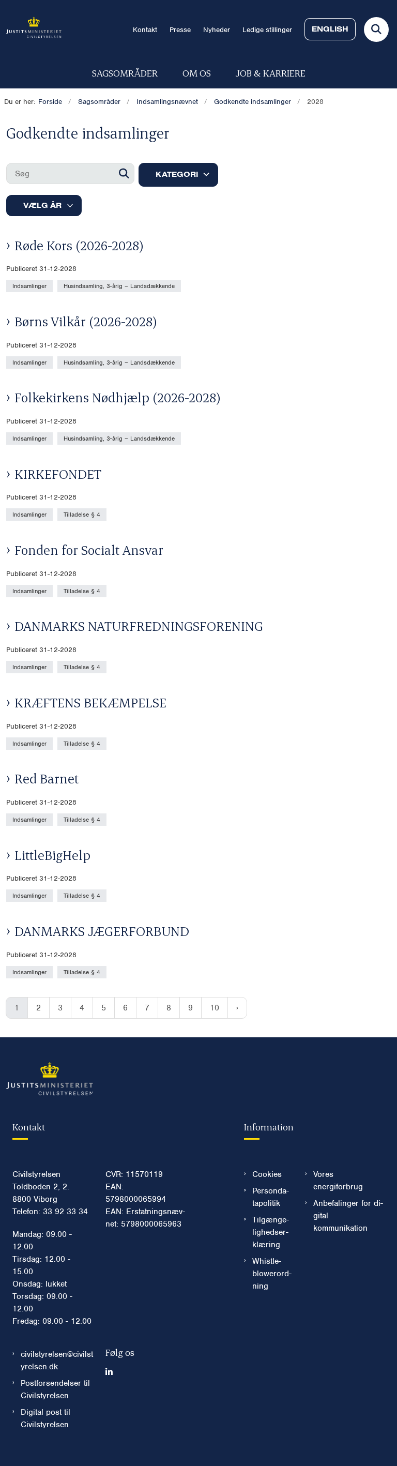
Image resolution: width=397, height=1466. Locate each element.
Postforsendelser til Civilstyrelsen (55, 1389)
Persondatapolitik (270, 1197)
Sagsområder (125, 73)
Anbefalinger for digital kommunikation (348, 1215)
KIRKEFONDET (57, 473)
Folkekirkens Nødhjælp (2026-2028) (117, 397)
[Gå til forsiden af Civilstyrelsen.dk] (31, 29)
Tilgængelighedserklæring (270, 1232)
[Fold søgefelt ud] (376, 29)
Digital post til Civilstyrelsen (45, 1418)
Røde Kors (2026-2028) (79, 245)
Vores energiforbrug (338, 1180)
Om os (196, 73)
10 (214, 1008)
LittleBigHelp (52, 855)
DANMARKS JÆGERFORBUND (101, 931)
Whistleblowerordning (272, 1273)
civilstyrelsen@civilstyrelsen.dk (57, 1360)
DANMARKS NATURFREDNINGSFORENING (138, 625)
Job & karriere (271, 73)
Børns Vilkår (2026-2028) (85, 321)
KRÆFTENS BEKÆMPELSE (90, 702)
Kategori (177, 174)
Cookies (267, 1174)
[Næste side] (237, 1008)
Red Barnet (46, 778)
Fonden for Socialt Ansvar (88, 549)
